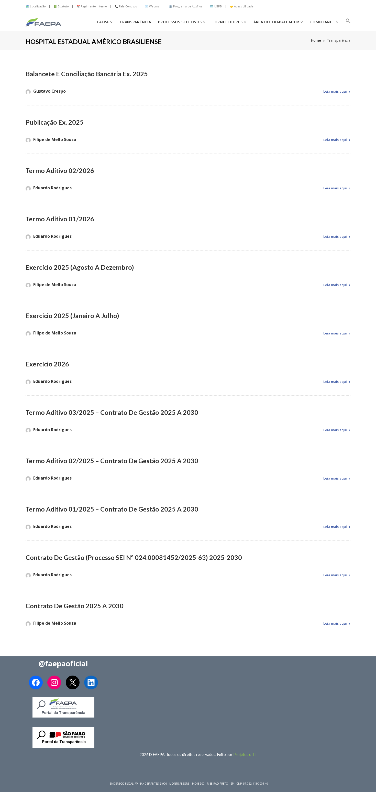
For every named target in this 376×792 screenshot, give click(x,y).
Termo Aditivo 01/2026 (60, 219)
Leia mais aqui (335, 91)
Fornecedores (228, 21)
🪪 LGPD (216, 6)
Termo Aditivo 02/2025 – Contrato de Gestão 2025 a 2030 (112, 460)
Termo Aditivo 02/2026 (60, 170)
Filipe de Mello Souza (54, 139)
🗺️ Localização (36, 6)
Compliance (323, 21)
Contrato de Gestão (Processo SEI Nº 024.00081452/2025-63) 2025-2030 (134, 557)
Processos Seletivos (180, 21)
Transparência (135, 21)
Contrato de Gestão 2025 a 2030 (75, 606)
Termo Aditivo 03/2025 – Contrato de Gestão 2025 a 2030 (112, 412)
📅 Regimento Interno (91, 6)
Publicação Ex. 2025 (55, 122)
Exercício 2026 (47, 364)
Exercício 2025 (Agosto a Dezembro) (80, 267)
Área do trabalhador (277, 21)
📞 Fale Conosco (126, 6)
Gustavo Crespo (49, 91)
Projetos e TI (244, 754)
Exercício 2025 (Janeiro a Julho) (72, 315)
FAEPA (103, 21)
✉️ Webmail (153, 6)
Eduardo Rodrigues (52, 188)
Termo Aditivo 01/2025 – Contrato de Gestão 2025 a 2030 (112, 509)
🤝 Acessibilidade (241, 6)
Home (316, 40)
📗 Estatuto (61, 6)
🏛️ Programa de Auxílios (185, 6)
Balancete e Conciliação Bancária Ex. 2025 (87, 74)
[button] (348, 22)
